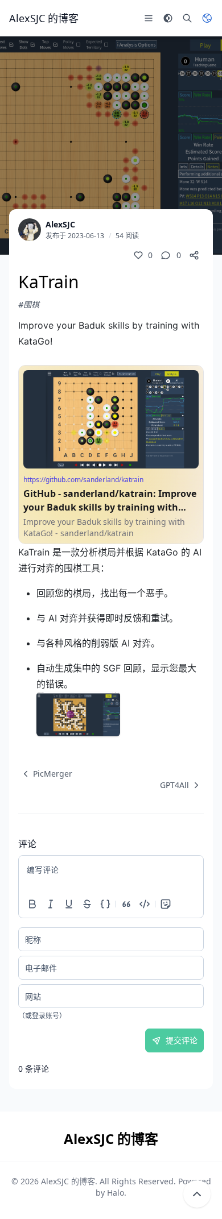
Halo (115, 1192)
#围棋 (28, 304)
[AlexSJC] (29, 229)
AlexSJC (60, 224)
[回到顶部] (197, 1194)
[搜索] (187, 18)
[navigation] (45, 774)
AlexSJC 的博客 (68, 1181)
